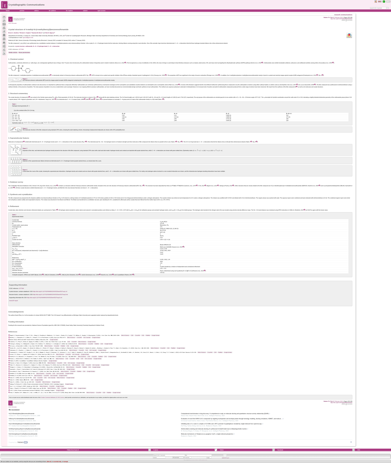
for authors (52, 10)
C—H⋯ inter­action (53, 46)
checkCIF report (13, 300)
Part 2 (332, 17)
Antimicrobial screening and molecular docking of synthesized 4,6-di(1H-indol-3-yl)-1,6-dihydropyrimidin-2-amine (214, 429)
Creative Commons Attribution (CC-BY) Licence (52, 397)
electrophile (150, 84)
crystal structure (20, 46)
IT (384, 1)
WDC (388, 1)
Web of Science (125, 335)
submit (85, 10)
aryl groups (199, 97)
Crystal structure (15, 29)
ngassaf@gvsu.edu (28, 37)
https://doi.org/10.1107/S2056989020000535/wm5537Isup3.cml (44, 297)
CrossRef (137, 335)
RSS (359, 450)
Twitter (222, 450)
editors (36, 10)
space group (48, 97)
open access (101, 10)
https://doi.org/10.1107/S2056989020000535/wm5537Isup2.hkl (50, 294)
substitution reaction (45, 43)
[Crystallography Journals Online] (375, 2)
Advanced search (225, 457)
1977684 (21, 49)
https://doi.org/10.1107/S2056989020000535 (341, 18)
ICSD (77, 358)
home (8, 10)
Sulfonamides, (12, 63)
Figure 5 (25, 169)
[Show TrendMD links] (351, 442)
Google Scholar (155, 335)
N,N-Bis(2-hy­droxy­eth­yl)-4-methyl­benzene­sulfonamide (24, 429)
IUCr (379, 1)
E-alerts (156, 450)
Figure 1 (25, 79)
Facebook (280, 450)
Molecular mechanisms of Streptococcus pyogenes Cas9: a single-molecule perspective (207, 434)
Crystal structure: (13, 291)
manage (65, 461)
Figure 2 (25, 128)
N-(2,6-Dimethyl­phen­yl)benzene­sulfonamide (21, 413)
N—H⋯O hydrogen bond (40, 46)
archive (22, 10)
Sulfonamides (81, 84)
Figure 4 (25, 159)
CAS (143, 335)
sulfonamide (28, 46)
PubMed (148, 335)
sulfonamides (27, 84)
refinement (34, 210)
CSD (132, 335)
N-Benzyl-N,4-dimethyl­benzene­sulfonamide (21, 418)
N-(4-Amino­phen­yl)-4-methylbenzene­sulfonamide (23, 434)
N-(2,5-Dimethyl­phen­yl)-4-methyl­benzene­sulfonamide (24, 424)
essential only (57, 461)
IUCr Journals (86, 337)
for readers (69, 10)
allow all (49, 461)
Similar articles (13, 52)
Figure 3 (25, 148)
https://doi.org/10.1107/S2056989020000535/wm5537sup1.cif (50, 291)
